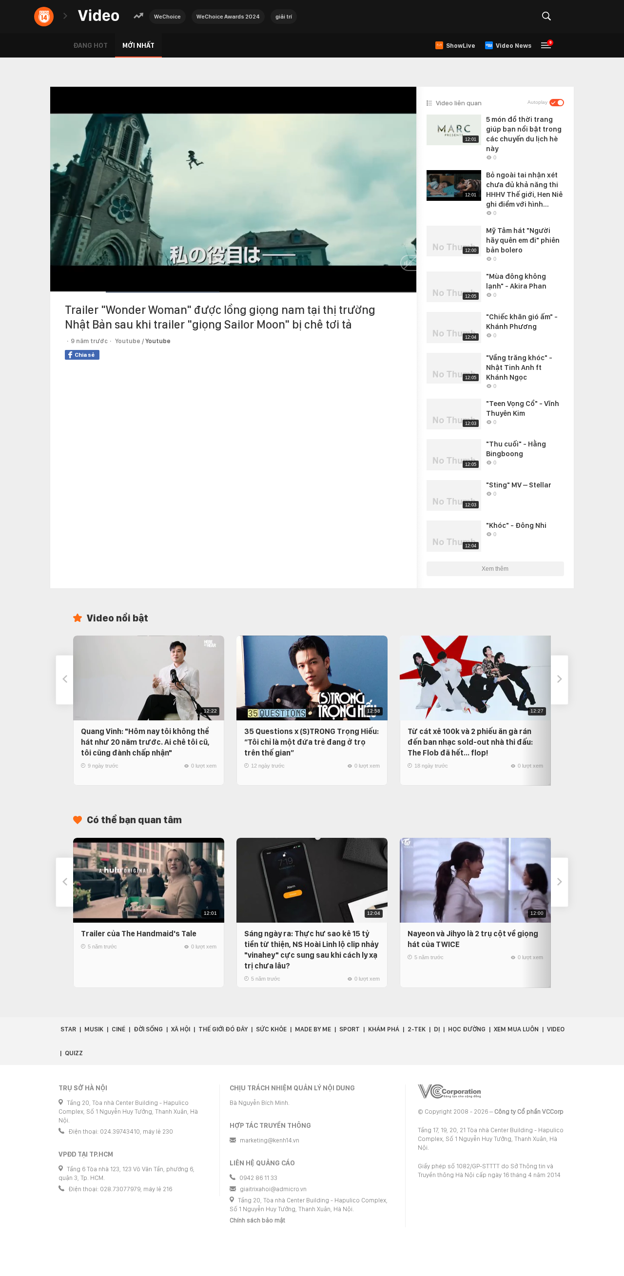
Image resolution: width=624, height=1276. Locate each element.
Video (556, 1029)
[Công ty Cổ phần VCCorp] (449, 1091)
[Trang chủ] (98, 15)
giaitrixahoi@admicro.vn (273, 1189)
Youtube (158, 341)
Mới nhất (138, 45)
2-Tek (417, 1029)
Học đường (467, 1029)
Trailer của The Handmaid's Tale (138, 933)
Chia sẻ (85, 354)
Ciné (118, 1029)
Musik (93, 1029)
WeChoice (167, 16)
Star (68, 1029)
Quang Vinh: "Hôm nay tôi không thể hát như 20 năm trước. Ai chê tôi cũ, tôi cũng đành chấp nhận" (145, 742)
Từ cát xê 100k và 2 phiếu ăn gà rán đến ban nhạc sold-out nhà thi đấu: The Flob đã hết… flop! (470, 742)
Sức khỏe (271, 1029)
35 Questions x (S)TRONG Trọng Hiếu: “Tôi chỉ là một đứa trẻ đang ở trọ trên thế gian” (311, 742)
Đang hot (90, 45)
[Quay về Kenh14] (44, 16)
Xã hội (180, 1029)
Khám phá (383, 1029)
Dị (437, 1029)
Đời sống (148, 1029)
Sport (349, 1029)
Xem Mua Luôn (516, 1029)
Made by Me (313, 1029)
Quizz (74, 1053)
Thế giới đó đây (223, 1029)
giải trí (283, 16)
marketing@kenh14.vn (269, 1140)
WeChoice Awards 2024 (228, 16)
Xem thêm (495, 568)
